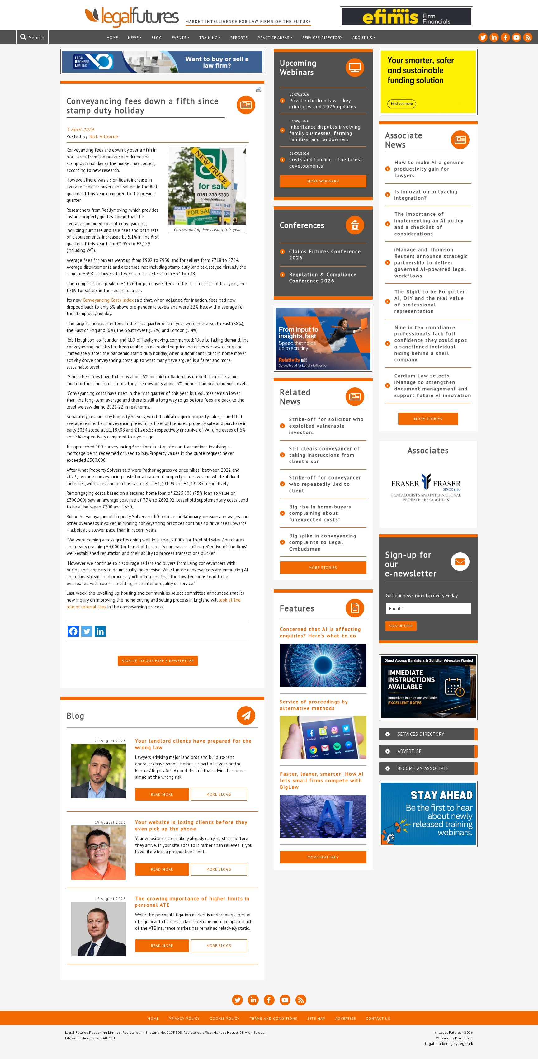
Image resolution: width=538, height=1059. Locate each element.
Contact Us (378, 1018)
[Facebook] (73, 631)
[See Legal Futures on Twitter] (483, 37)
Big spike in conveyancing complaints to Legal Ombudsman (322, 542)
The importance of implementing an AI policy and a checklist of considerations (428, 223)
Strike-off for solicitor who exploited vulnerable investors (326, 425)
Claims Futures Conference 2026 (325, 254)
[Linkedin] (100, 631)
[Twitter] (87, 631)
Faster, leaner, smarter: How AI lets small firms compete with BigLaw (322, 780)
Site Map (316, 1018)
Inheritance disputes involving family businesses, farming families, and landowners (325, 133)
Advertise (345, 1018)
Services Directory (322, 37)
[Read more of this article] (323, 665)
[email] (428, 608)
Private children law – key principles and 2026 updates (322, 103)
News (133, 37)
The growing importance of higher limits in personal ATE (192, 901)
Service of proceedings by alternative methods (314, 704)
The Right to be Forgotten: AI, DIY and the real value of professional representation (431, 301)
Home (112, 37)
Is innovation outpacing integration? (426, 194)
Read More (162, 794)
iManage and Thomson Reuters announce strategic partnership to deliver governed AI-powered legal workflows (431, 262)
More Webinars (323, 181)
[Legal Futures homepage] (135, 17)
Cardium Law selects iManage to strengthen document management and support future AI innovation (432, 385)
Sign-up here (401, 625)
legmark (466, 1043)
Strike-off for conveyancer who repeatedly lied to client (325, 484)
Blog (157, 37)
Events (179, 37)
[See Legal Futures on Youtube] (516, 37)
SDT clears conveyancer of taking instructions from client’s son (324, 455)
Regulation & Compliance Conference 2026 (323, 277)
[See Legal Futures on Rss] (527, 37)
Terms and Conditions (274, 1018)
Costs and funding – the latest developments (326, 162)
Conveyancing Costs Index (108, 300)
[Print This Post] (258, 89)
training (208, 37)
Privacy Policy (184, 1018)
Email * (396, 608)
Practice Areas (274, 37)
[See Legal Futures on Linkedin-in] (494, 37)
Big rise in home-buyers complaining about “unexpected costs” (320, 513)
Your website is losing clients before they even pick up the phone (191, 825)
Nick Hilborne (103, 136)
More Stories (323, 567)
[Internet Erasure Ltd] (428, 489)
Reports (239, 37)
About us (362, 37)
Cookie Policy (225, 1018)
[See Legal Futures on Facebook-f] (505, 37)
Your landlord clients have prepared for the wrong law (193, 744)
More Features (323, 857)
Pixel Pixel (464, 1038)
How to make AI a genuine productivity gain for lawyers (429, 168)
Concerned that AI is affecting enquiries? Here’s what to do (320, 632)
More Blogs (218, 794)
